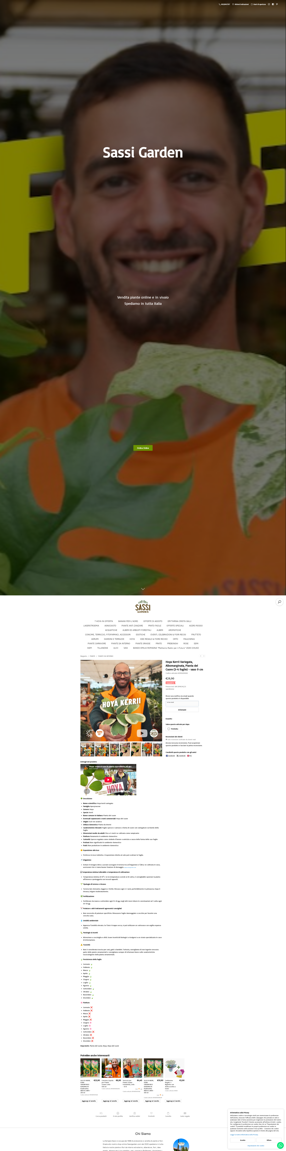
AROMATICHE (174, 630)
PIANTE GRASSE (143, 643)
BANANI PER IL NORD (128, 621)
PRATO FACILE (154, 625)
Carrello (168, 1116)
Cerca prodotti (101, 1116)
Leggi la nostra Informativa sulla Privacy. (244, 1135)
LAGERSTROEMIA (91, 625)
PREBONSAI (172, 643)
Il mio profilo (118, 1116)
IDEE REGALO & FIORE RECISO (154, 639)
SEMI (196, 643)
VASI (126, 648)
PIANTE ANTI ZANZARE (132, 625)
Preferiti (151, 1116)
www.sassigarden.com (130, 867)
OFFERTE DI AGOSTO (152, 621)
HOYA (132, 639)
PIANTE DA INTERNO (120, 643)
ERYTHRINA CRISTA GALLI (179, 621)
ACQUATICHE (111, 630)
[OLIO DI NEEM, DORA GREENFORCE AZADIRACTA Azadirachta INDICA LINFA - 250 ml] (90, 1068)
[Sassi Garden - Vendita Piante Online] (143, 607)
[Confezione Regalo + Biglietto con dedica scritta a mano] (174, 1068)
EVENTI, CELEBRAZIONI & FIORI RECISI (168, 634)
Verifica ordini (134, 1116)
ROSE (185, 643)
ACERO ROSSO (196, 625)
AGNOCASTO (110, 625)
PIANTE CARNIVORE (97, 643)
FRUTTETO (196, 634)
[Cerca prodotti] (280, 602)
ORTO (175, 639)
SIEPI (89, 648)
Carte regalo (185, 1116)
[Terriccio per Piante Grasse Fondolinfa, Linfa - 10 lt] (132, 1068)
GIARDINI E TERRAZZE (114, 639)
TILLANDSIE (102, 648)
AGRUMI (95, 639)
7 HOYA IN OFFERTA (104, 621)
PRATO (159, 643)
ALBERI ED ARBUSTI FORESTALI (137, 630)
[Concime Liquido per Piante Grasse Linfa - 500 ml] (111, 1068)
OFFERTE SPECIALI (175, 625)
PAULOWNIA (189, 639)
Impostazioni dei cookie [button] (256, 1146)
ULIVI (115, 648)
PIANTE (92, 656)
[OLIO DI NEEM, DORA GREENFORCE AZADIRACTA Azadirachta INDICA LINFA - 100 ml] (153, 1068)
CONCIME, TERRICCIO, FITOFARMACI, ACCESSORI (108, 634)
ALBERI (160, 630)
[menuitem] (200, 656)
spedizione (170, 689)
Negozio (83, 656)
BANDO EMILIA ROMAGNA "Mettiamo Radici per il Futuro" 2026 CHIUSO (166, 648)
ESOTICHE (140, 634)
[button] (173, 729)
